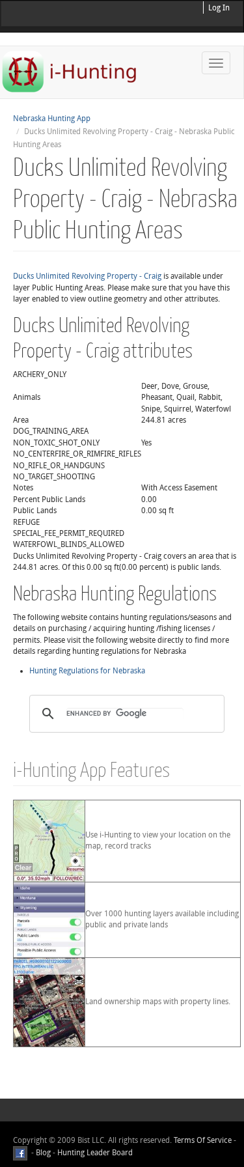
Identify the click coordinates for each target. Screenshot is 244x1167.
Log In (219, 7)
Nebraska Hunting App (51, 118)
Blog (43, 1152)
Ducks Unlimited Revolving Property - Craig (87, 276)
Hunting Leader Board (94, 1152)
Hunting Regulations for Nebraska (87, 670)
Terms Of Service (203, 1140)
